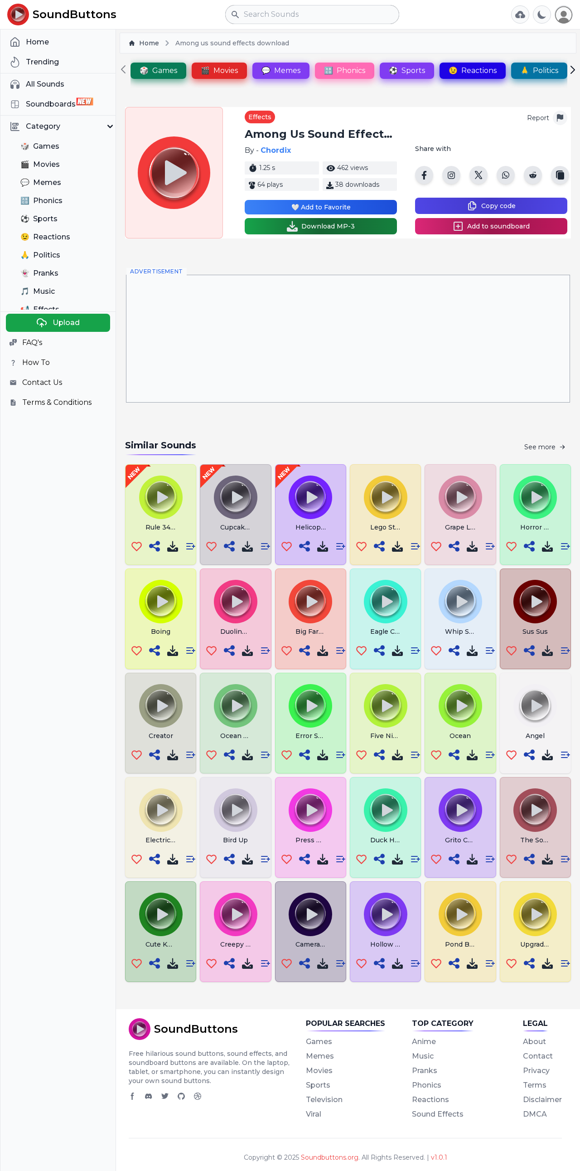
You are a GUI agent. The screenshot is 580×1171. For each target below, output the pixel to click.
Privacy (536, 1070)
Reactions (430, 1099)
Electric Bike (166, 840)
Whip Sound (465, 631)
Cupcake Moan (244, 527)
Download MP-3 (328, 226)
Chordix (276, 150)
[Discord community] (148, 1096)
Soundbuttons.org (329, 1157)
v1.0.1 (439, 1157)
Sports (318, 1085)
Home (149, 43)
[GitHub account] (181, 1096)
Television (324, 1099)
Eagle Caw (387, 631)
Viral (313, 1114)
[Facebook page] (132, 1096)
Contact (538, 1056)
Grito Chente (466, 840)
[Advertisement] (348, 338)
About (534, 1041)
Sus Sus (535, 631)
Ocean (460, 736)
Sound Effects (438, 1114)
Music (423, 1056)
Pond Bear (462, 944)
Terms (534, 1085)
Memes (320, 1056)
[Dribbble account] (197, 1096)
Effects (259, 117)
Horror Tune (540, 527)
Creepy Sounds (245, 944)
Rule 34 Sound (169, 527)
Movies (319, 1070)
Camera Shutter (321, 944)
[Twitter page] (165, 1096)
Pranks (424, 1070)
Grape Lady (463, 527)
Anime (424, 1041)
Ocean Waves (242, 736)
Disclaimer (542, 1099)
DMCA (535, 1114)
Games (319, 1041)
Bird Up (235, 840)
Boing (160, 631)
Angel (535, 736)
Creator (161, 736)
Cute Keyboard (169, 944)
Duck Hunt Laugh (399, 840)
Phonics (426, 1085)
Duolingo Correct (248, 631)
